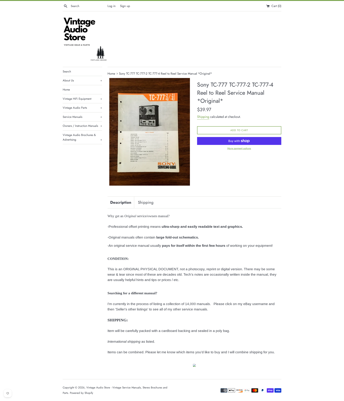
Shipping (203, 116)
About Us (82, 80)
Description (120, 202)
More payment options (239, 148)
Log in (112, 6)
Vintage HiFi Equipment (82, 99)
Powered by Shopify (81, 393)
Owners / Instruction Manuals (82, 126)
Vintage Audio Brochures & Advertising (82, 137)
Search (67, 71)
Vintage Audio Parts (82, 108)
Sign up (125, 6)
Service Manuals (82, 117)
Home (66, 90)
